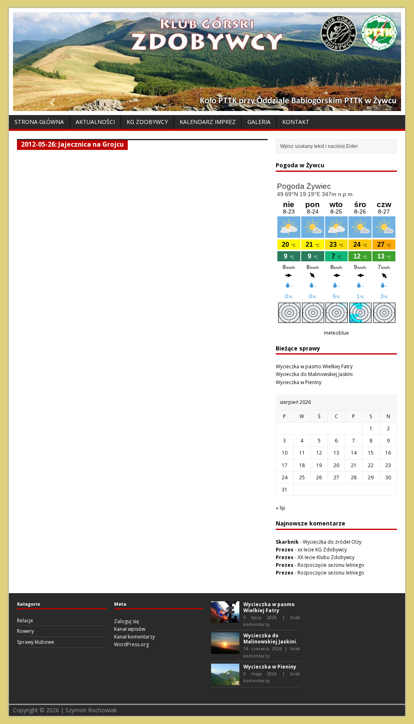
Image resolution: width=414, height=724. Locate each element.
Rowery (25, 631)
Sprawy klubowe (35, 642)
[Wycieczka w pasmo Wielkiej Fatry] (225, 618)
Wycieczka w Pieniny (298, 382)
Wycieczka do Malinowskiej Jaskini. (315, 374)
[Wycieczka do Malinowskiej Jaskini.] (225, 650)
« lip (280, 507)
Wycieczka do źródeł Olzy (332, 541)
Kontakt (295, 122)
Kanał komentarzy (134, 636)
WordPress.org (131, 644)
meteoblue (336, 332)
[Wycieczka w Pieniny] (225, 681)
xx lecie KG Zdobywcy (322, 549)
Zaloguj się (126, 621)
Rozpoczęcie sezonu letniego (331, 565)
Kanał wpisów (129, 629)
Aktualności (95, 122)
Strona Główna (39, 122)
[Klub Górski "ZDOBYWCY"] (207, 106)
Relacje (25, 620)
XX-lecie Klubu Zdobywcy (326, 557)
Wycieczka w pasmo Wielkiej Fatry (314, 366)
